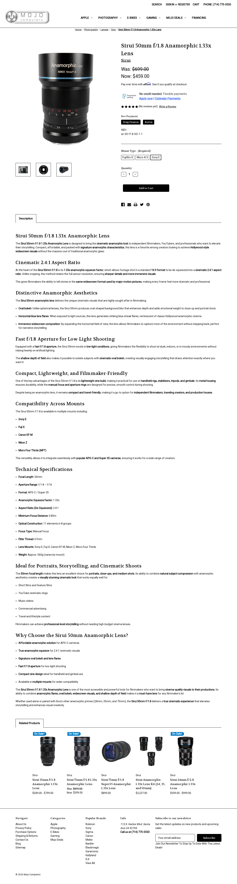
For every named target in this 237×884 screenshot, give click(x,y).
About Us (21, 824)
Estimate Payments (168, 98)
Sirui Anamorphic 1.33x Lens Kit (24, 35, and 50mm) (150, 784)
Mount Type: (136, 151)
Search (157, 4)
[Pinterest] (148, 204)
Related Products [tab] (29, 723)
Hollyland (91, 855)
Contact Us (22, 839)
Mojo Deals (174, 17)
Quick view (44, 748)
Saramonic (92, 851)
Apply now (146, 98)
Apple (85, 17)
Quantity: (126, 168)
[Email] (129, 204)
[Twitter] (142, 204)
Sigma (89, 831)
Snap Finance (131, 122)
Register (184, 4)
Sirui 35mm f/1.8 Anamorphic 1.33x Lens (45, 784)
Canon (89, 835)
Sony (88, 828)
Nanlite (90, 843)
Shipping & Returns (27, 835)
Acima (148, 122)
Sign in (170, 4)
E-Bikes (132, 17)
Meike (89, 839)
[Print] (135, 204)
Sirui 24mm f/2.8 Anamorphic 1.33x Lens (182, 784)
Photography (108, 17)
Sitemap (21, 847)
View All (90, 863)
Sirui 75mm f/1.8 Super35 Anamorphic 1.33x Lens (116, 784)
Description (26, 218)
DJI (87, 859)
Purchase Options (26, 831)
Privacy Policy (23, 828)
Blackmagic (92, 847)
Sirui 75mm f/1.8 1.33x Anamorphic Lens (82, 782)
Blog (18, 843)
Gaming (151, 17)
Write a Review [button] (167, 106)
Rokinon (90, 824)
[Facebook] (123, 204)
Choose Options (47, 754)
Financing (199, 17)
